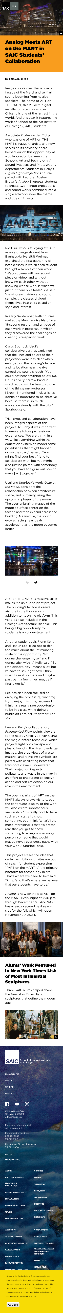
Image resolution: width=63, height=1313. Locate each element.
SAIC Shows (39, 1217)
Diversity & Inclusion (15, 1205)
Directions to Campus (44, 1243)
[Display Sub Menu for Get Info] (13, 1086)
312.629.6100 (11, 1139)
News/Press (39, 1191)
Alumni (37, 1178)
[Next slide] (36, 582)
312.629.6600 (12, 1147)
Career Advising (12, 1250)
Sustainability (12, 1199)
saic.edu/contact (13, 1128)
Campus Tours (40, 1237)
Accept (13, 1304)
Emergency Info (12, 1160)
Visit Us (8, 1154)
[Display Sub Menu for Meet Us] (13, 1093)
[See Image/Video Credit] (61, 33)
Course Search (12, 1256)
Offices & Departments (15, 1192)
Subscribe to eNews (43, 1210)
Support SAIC (40, 1184)
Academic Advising (13, 1237)
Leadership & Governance (11, 1184)
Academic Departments (16, 1243)
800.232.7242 (12, 1136)
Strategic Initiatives (15, 1178)
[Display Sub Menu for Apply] (11, 1080)
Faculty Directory (14, 1263)
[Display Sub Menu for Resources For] (20, 1073)
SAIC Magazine (40, 1197)
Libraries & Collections (16, 1269)
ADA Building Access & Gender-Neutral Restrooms (44, 1251)
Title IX (8, 1212)
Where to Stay (41, 1260)
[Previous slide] (27, 582)
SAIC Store (39, 1204)
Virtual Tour (40, 1267)
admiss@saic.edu (13, 1117)
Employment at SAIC (14, 1218)
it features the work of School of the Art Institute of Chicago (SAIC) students (31, 122)
